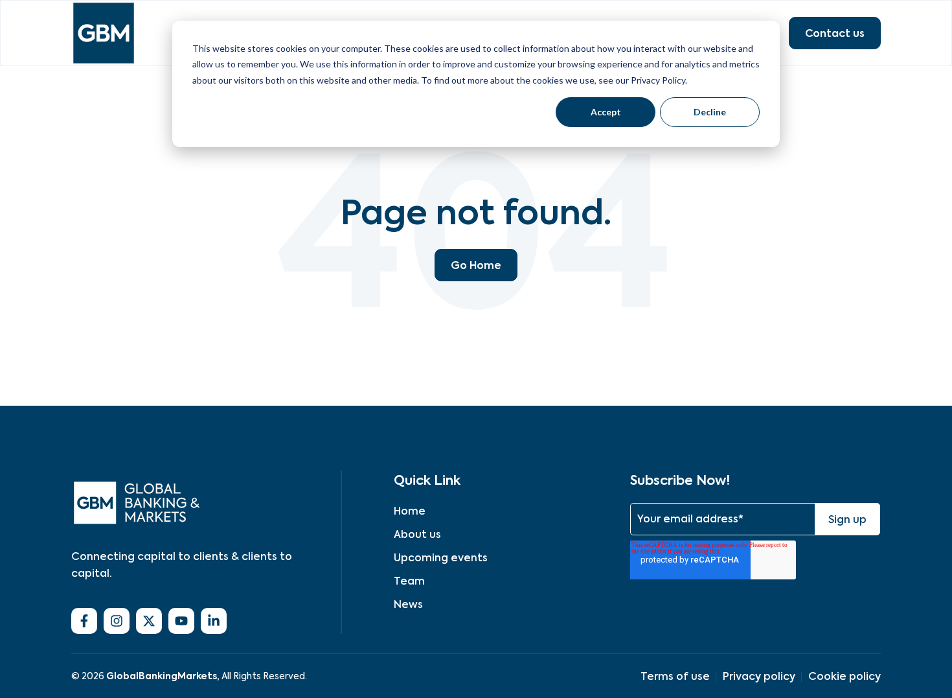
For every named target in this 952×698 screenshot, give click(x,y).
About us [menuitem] (417, 534)
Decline (710, 111)
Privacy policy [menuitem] (759, 676)
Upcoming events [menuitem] (441, 557)
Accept (606, 111)
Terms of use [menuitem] (675, 676)
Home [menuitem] (409, 511)
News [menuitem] (408, 604)
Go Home (476, 265)
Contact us (835, 33)
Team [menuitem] (409, 581)
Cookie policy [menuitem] (844, 676)
